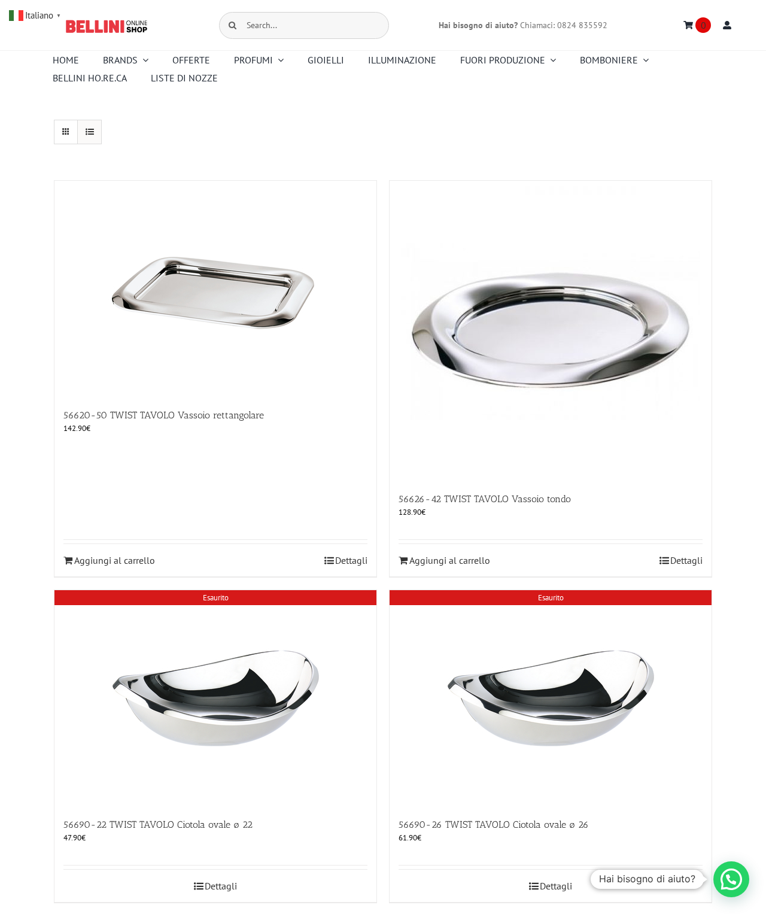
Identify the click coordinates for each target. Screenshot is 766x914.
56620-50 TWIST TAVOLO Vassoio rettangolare (163, 415)
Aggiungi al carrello (114, 560)
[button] (731, 879)
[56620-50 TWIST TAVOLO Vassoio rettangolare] (215, 288)
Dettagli (351, 560)
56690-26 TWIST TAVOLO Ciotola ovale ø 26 (494, 824)
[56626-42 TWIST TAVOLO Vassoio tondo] (551, 330)
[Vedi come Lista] (89, 132)
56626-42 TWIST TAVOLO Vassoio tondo (485, 499)
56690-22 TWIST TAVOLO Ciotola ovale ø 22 (158, 824)
